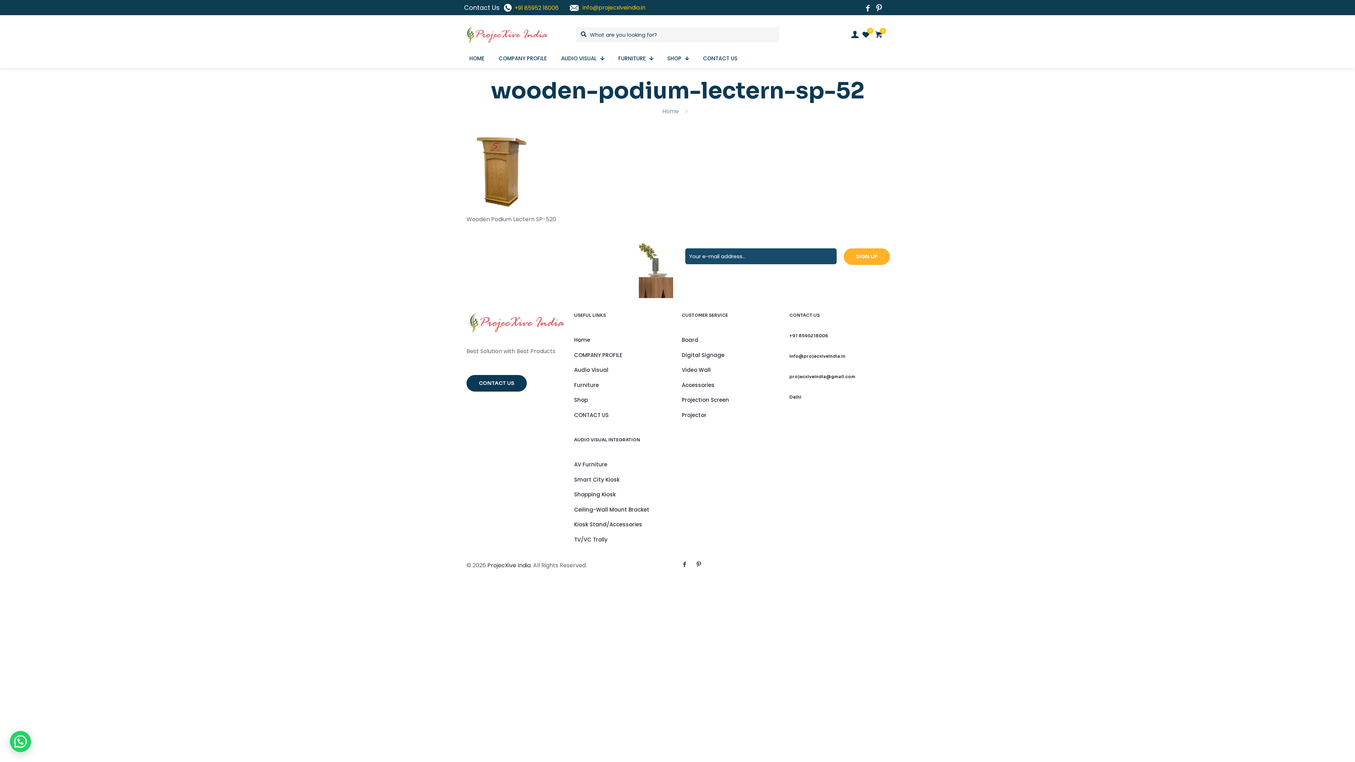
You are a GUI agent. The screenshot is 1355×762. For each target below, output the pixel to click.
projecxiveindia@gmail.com (822, 376)
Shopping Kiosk (595, 494)
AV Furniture (590, 464)
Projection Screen (705, 400)
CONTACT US (591, 415)
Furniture (586, 385)
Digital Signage (703, 355)
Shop (581, 400)
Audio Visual (591, 370)
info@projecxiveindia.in (817, 356)
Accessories (698, 385)
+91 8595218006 (808, 335)
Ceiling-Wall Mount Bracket (611, 509)
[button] (20, 741)
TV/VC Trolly (591, 539)
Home (670, 111)
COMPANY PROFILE (598, 355)
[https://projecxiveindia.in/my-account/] (855, 34)
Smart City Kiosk (597, 479)
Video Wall (696, 370)
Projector (694, 415)
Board (690, 340)
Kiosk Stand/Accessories (608, 524)
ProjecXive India (509, 565)
